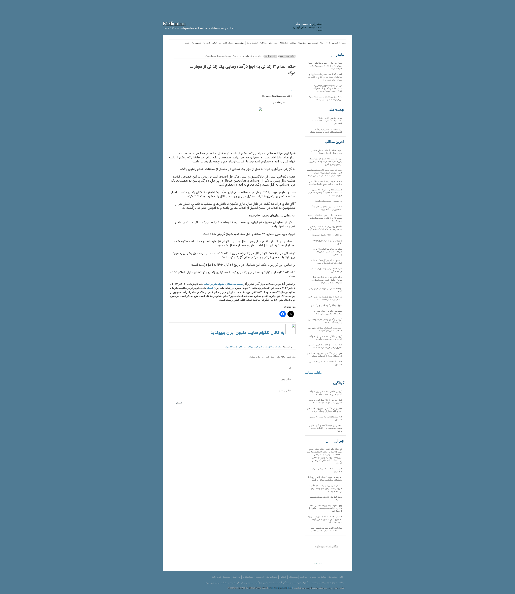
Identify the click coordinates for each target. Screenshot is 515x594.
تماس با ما (196, 43)
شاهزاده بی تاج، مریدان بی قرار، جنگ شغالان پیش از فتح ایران (326, 208)
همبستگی (293, 577)
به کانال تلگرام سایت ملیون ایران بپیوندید (247, 332)
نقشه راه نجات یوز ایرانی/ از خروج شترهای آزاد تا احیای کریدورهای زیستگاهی (327, 251)
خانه (322, 43)
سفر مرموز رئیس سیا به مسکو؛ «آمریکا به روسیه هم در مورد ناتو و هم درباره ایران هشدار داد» (325, 488)
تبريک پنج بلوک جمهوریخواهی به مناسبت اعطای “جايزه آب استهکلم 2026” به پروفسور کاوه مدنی (327, 88)
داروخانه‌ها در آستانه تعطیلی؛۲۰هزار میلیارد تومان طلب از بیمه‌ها (327, 152)
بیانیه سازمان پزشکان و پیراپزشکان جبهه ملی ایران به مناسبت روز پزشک (325, 98)
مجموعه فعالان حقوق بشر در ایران (223, 284)
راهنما (187, 43)
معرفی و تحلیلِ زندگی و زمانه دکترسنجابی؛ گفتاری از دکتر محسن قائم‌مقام (327, 120)
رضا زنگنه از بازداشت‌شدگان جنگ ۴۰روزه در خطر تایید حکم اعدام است (325, 298)
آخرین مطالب (270, 56)
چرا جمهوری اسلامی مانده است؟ (328, 201)
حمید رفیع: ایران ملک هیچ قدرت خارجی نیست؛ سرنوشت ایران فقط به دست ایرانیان (325, 428)
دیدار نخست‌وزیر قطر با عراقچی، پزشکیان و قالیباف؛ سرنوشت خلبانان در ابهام (324, 479)
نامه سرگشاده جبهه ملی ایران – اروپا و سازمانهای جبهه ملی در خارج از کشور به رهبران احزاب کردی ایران (325, 77)
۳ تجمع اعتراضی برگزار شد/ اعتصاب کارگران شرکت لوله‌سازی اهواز (326, 262)
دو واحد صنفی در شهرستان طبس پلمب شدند (325, 290)
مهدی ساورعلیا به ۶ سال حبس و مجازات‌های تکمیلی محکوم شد (328, 312)
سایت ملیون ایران (287, 56)
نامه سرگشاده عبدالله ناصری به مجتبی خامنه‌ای (325, 363)
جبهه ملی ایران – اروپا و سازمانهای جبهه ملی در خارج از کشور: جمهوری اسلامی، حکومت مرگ (325, 65)
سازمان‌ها (302, 43)
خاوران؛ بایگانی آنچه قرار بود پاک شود (326, 305)
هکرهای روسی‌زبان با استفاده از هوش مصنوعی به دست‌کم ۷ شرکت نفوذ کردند (325, 228)
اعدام (209, 288)
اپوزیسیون (239, 43)
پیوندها (293, 43)
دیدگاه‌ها (284, 43)
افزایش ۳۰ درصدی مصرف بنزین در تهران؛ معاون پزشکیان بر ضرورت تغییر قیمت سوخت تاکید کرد (325, 519)
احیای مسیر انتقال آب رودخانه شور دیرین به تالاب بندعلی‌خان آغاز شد (324, 329)
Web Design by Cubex (280, 588)
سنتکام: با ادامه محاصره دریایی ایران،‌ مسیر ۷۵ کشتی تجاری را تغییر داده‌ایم (326, 529)
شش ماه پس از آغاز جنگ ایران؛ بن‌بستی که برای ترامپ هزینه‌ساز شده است (325, 346)
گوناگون (263, 43)
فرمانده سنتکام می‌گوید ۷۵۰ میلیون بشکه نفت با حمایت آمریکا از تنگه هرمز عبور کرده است (325, 192)
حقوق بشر (273, 43)
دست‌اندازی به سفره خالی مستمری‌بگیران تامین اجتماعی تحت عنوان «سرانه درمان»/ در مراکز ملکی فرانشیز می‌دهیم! (324, 173)
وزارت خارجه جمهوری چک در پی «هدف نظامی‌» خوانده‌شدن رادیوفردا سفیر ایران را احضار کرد (325, 508)
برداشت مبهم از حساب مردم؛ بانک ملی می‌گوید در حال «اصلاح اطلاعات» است (325, 183)
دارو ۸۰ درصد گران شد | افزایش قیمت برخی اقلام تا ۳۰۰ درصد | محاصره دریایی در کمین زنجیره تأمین (325, 161)
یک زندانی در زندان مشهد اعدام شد (327, 235)
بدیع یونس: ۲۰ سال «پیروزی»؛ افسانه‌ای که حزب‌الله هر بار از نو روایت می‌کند (324, 355)
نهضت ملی (313, 43)
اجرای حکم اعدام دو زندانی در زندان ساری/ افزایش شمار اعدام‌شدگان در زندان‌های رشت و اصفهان (326, 280)
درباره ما (206, 43)
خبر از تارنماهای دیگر (334, 440)
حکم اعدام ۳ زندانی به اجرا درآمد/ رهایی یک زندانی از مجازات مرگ (243, 70)
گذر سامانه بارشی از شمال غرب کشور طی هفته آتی (326, 270)
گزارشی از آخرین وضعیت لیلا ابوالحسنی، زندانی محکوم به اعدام (325, 321)
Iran (338, 17)
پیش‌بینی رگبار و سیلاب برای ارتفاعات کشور (326, 242)
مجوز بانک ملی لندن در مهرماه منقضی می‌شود (326, 498)
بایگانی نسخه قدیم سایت (326, 546)
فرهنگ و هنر (252, 43)
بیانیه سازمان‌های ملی (336, 54)
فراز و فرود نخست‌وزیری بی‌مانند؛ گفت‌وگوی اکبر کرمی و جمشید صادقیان (325, 131)
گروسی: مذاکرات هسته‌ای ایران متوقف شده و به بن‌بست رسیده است (325, 338)
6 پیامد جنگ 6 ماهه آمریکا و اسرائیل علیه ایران (326, 470)
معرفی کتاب (228, 43)
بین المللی (216, 43)
